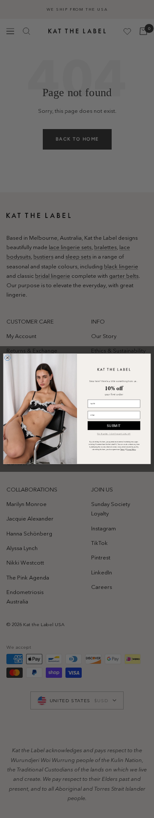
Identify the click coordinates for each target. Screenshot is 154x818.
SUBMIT (114, 425)
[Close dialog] (7, 358)
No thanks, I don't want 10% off (113, 434)
